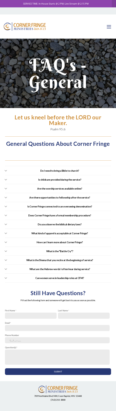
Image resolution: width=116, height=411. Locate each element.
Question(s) (10, 347)
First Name (10, 310)
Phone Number (12, 335)
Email (7, 323)
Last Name (63, 310)
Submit (58, 371)
